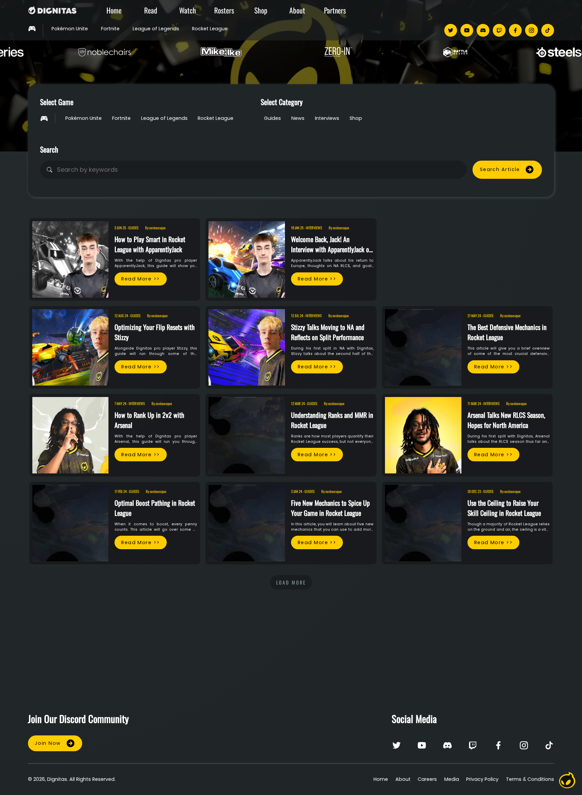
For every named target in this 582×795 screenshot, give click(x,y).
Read (150, 10)
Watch (187, 10)
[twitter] (450, 30)
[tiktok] (547, 30)
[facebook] (515, 30)
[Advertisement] (467, 252)
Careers (427, 779)
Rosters (224, 10)
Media (451, 779)
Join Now (48, 743)
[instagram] (531, 30)
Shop (260, 10)
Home (114, 10)
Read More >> (140, 278)
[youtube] (466, 30)
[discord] (483, 30)
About (297, 10)
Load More (291, 582)
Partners (335, 10)
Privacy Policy (482, 779)
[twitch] (499, 30)
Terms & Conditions (530, 779)
